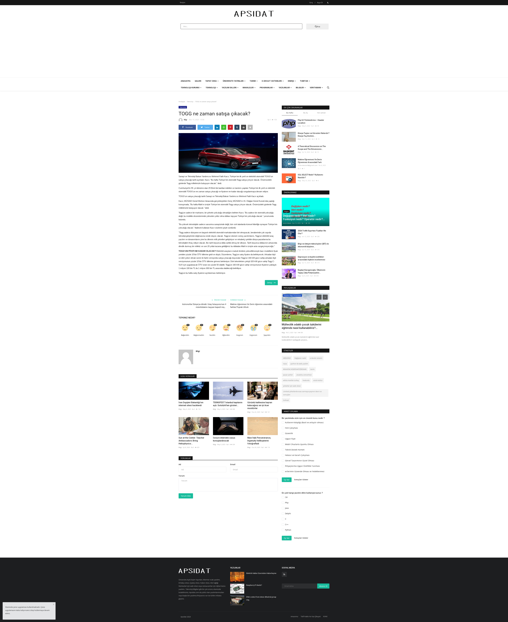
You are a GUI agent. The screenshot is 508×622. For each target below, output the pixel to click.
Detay (270, 282)
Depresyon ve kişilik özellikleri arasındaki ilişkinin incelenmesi (311, 258)
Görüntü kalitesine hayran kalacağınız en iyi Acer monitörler (259, 405)
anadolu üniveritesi (304, 375)
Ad (180, 464)
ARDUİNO (287, 358)
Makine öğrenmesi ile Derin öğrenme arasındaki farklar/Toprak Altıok (251, 305)
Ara (318, 26)
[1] (327, 2)
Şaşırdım (267, 335)
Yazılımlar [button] (284, 87)
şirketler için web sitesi (292, 386)
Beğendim (185, 335)
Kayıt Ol (320, 2)
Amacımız (294, 616)
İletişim (182, 2)
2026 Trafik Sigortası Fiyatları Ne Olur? (312, 232)
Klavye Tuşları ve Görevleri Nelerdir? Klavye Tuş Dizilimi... (313, 134)
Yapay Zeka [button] (211, 81)
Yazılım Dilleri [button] (229, 87)
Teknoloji (190, 102)
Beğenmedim (199, 335)
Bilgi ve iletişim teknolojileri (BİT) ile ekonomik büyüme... (313, 245)
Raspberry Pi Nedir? (254, 585)
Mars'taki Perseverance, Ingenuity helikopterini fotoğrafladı (259, 441)
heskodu (306, 380)
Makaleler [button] (248, 87)
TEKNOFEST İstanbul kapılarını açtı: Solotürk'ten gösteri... (227, 404)
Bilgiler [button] (300, 87)
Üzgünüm (253, 335)
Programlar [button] (266, 87)
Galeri (198, 81)
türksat (286, 400)
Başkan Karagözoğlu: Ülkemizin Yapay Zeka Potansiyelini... (311, 271)
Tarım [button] (253, 81)
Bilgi (185, 120)
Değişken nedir (300, 358)
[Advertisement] (254, 57)
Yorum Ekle (186, 496)
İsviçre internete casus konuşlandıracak (224, 439)
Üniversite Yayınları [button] (233, 81)
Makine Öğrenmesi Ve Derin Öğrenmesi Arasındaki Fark (310, 160)
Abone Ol (323, 586)
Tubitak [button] (304, 81)
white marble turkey (291, 380)
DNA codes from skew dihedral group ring (261, 598)
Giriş (311, 2)
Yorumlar (186, 458)
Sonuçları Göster (301, 479)
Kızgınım (239, 335)
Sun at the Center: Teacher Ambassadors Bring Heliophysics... (191, 441)
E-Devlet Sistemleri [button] (272, 81)
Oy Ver (287, 479)
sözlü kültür (318, 380)
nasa (285, 363)
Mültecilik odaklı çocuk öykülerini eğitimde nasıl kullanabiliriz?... (301, 326)
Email (232, 464)
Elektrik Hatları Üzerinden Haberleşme (261, 573)
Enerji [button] (291, 81)
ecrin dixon (287, 223)
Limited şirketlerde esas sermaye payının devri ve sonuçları (302, 393)
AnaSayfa (185, 81)
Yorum (182, 476)
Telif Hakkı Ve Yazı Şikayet (311, 616)
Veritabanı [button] (315, 87)
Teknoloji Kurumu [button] (190, 87)
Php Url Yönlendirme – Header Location (311, 121)
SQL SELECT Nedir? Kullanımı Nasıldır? (310, 176)
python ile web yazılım (299, 363)
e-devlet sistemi (316, 358)
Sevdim (212, 335)
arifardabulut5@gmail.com (308, 165)
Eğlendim (226, 335)
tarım (312, 369)
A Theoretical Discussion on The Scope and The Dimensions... (312, 147)
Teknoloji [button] (211, 87)
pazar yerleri (288, 375)
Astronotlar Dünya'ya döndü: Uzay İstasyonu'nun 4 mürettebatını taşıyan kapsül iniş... (204, 305)
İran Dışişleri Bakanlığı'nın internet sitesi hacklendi (191, 404)
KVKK (325, 616)
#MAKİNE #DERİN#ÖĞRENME (295, 369)
